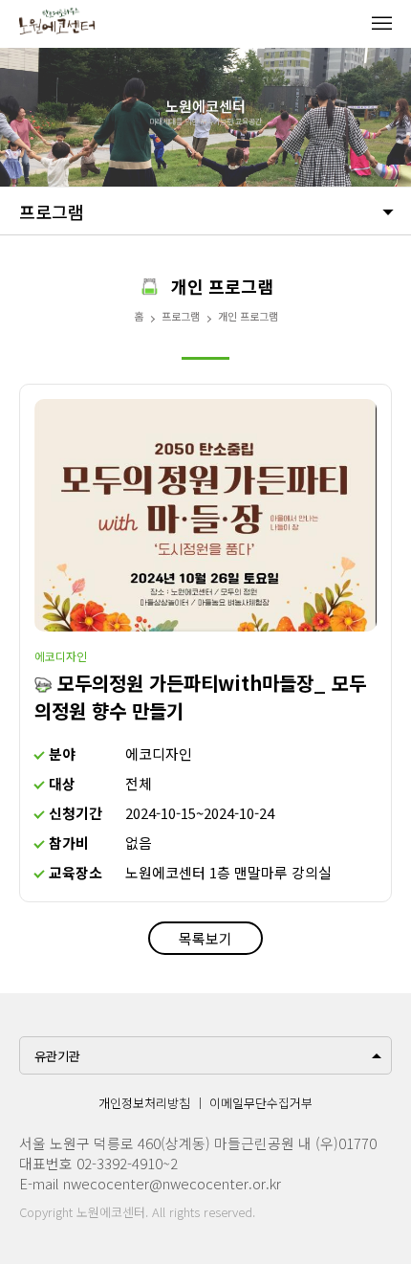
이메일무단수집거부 (261, 1103)
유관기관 (57, 1056)
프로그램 (51, 211)
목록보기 (205, 938)
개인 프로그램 (248, 315)
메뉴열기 (381, 22)
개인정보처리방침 (144, 1103)
